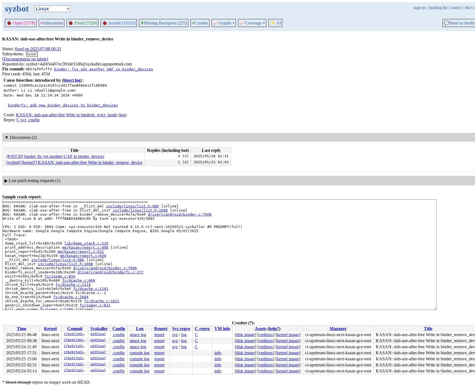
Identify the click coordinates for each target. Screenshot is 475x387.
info (217, 352)
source (456, 7)
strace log (138, 334)
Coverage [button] (250, 23)
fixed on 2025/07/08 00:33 (38, 48)
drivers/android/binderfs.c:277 (110, 272)
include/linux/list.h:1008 (140, 210)
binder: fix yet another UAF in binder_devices (103, 69)
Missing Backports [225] (163, 23)
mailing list (438, 7)
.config (33, 119)
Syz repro (181, 328)
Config (118, 328)
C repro (202, 328)
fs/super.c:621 (95, 305)
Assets (260, 328)
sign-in (420, 7)
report (159, 334)
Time (21, 328)
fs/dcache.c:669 (78, 280)
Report (160, 328)
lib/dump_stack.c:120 (86, 243)
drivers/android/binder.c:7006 (180, 214)
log (122, 114)
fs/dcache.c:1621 (101, 301)
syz (23, 119)
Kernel (50, 328)
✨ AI (275, 23)
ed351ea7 (98, 334)
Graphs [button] (222, 23)
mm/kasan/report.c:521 (81, 251)
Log (139, 328)
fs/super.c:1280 (56, 309)
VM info (222, 328)
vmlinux (266, 334)
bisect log (72, 80)
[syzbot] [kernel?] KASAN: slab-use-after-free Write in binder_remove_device (74, 162)
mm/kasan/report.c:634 (83, 256)
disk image (245, 334)
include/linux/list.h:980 (132, 206)
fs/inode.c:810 (60, 276)
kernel (32, 54)
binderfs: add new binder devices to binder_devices (63, 105)
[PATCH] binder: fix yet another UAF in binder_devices (55, 156)
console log (140, 352)
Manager (338, 328)
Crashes (200, 23)
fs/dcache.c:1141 (90, 289)
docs (469, 7)
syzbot (17, 8)
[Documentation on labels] (25, 59)
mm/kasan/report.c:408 (85, 247)
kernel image (288, 334)
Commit (74, 328)
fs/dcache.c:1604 (71, 297)
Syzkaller (99, 328)
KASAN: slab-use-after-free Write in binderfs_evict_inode (66, 114)
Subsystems (51, 23)
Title (428, 328)
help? (274, 328)
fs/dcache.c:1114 (73, 284)
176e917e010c (75, 334)
